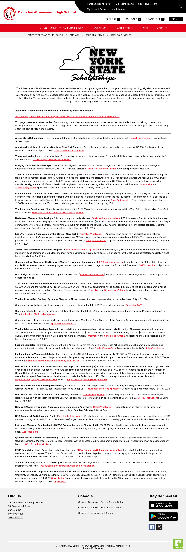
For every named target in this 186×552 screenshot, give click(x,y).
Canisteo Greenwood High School (95, 513)
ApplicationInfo (30, 431)
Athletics (123, 28)
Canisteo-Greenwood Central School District (101, 502)
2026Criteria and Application (69, 150)
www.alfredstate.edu (139, 138)
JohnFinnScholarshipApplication (82, 249)
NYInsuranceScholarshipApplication (102, 388)
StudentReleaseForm (105, 348)
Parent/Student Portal (99, 3)
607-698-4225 (15, 513)
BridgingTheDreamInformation (100, 168)
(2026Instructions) (147, 265)
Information (146, 184)
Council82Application (93, 394)
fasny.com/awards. (96, 240)
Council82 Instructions (146, 397)
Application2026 (134, 305)
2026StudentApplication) (111, 262)
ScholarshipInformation (92, 274)
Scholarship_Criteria (25, 187)
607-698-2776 (15, 517)
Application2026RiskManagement (38, 314)
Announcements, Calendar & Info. (61, 28)
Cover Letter (57, 478)
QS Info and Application (37, 444)
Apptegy (99, 548)
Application (60, 481)
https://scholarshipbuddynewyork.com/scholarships (67, 465)
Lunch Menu (118, 9)
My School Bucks (96, 9)
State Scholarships (121, 35)
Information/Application (90, 234)
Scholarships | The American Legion (52, 159)
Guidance (100, 28)
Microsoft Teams (124, 3)
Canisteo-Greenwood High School (46, 35)
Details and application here (106, 218)
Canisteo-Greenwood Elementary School (99, 507)
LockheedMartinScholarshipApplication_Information (52, 360)
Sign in (176, 19)
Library (145, 28)
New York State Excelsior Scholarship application (57, 212)
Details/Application (102, 407)
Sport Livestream (147, 3)
